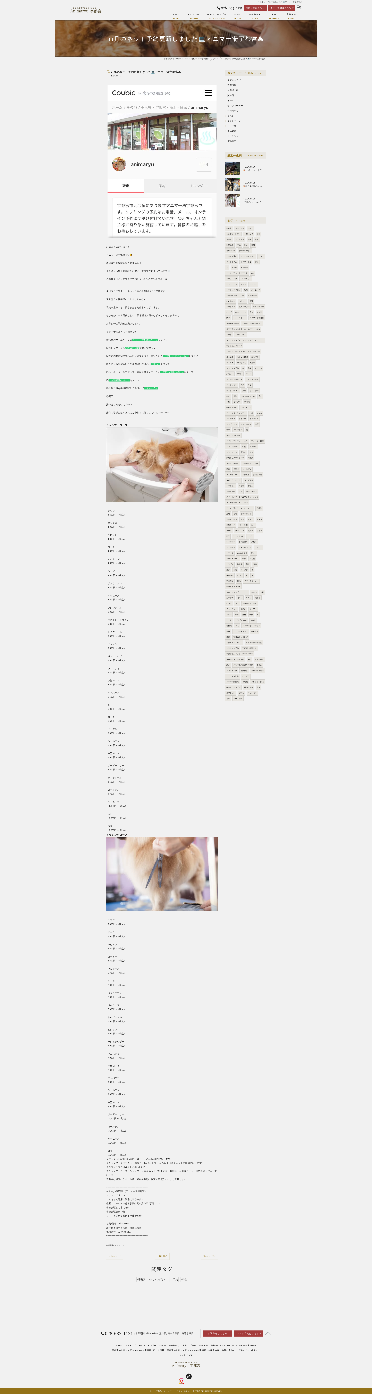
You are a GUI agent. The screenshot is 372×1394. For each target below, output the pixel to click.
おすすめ (230, 598)
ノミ (242, 519)
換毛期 (240, 564)
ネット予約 (254, 391)
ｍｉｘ (248, 374)
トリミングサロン (233, 290)
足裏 (228, 514)
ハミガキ (242, 301)
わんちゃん (230, 301)
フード (229, 335)
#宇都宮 (141, 1279)
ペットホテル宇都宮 (254, 643)
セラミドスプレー (233, 587)
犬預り (243, 452)
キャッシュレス (232, 676)
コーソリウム (246, 407)
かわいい (230, 374)
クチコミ (258, 547)
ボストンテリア (232, 391)
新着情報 (110, 1245)
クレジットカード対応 (235, 659)
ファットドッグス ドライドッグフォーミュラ (245, 340)
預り (251, 452)
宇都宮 (229, 228)
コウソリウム (246, 279)
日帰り (236, 469)
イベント (231, 116)
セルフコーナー (235, 105)
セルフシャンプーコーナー (237, 592)
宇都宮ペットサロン (234, 643)
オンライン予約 (232, 368)
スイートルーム (232, 475)
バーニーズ (255, 290)
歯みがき (230, 575)
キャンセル (252, 693)
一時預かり (232, 111)
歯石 (256, 424)
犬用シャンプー (245, 547)
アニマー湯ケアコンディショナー (239, 508)
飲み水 (259, 519)
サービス (231, 126)
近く (253, 525)
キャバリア (254, 419)
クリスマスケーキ (233, 435)
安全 (251, 312)
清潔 (228, 318)
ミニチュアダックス (234, 379)
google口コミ (242, 553)
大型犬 (252, 363)
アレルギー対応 (257, 441)
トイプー (242, 419)
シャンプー (230, 542)
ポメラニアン (231, 284)
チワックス (238, 430)
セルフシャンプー (233, 234)
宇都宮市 (246, 475)
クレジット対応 (257, 671)
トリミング (119, 1245)
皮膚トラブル (244, 307)
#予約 (175, 1279)
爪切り (254, 542)
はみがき (255, 357)
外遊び (241, 486)
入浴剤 (250, 458)
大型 (235, 396)
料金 (246, 245)
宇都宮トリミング (241, 637)
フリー (253, 553)
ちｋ (237, 603)
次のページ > (209, 1256)
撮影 (237, 615)
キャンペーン (234, 121)
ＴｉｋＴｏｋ (238, 536)
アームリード (231, 519)
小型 (228, 402)
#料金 (184, 1279)
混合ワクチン (251, 491)
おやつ (254, 592)
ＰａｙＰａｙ (231, 609)
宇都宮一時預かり (249, 648)
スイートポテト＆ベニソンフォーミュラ (242, 497)
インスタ (244, 570)
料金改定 (230, 581)
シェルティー (258, 307)
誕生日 (230, 95)
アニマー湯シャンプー (251, 626)
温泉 (249, 239)
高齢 (244, 391)
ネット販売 (230, 491)
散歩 (228, 469)
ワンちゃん (241, 363)
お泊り (229, 239)
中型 (244, 447)
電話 (228, 699)
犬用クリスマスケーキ (235, 458)
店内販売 (231, 141)
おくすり (246, 676)
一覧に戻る (162, 1256)
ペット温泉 (230, 307)
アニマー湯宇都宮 (257, 318)
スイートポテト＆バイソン (237, 503)
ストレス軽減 (242, 357)
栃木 (228, 430)
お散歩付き (259, 659)
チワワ (243, 284)
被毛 (235, 514)
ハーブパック (231, 279)
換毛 (239, 581)
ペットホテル (231, 262)
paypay (259, 413)
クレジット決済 (257, 682)
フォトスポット (240, 318)
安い (260, 396)
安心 (256, 262)
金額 (244, 559)
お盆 (251, 413)
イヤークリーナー (251, 581)
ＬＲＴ (250, 536)
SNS (249, 659)
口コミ (229, 603)
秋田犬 (247, 402)
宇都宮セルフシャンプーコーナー (239, 654)
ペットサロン (231, 385)
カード (229, 620)
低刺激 (259, 312)
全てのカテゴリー (236, 80)
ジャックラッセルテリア (252, 323)
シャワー (253, 609)
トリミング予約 (232, 648)
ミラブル (230, 564)
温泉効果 (230, 245)
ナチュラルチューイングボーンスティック (243, 351)
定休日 (241, 693)
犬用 (242, 385)
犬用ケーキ (230, 525)
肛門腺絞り (243, 542)
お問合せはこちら (255, 8)
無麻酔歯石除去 (232, 323)
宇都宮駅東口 (231, 407)
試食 (240, 491)
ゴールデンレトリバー (235, 295)
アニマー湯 (239, 239)
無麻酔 (234, 267)
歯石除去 (244, 267)
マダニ (250, 519)
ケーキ (229, 531)
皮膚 (257, 239)
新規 (246, 290)
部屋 (228, 631)
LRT (228, 536)
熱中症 (257, 598)
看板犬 (229, 626)
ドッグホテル (246, 424)
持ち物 (252, 559)
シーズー (253, 284)
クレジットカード (250, 603)
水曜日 (240, 374)
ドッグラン (230, 486)
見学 (258, 687)
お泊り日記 (257, 475)
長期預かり (248, 687)
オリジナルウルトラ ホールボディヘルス (243, 329)
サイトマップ (186, 1355)
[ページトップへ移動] (268, 1333)
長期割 (245, 682)
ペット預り (248, 480)
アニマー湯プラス (241, 631)
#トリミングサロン (159, 1279)
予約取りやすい (245, 251)
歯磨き (243, 609)
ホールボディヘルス (250, 463)
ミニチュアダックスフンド (237, 273)
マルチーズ (230, 419)
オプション (230, 693)
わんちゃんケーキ (248, 396)
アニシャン (230, 547)
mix (252, 273)
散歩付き (244, 671)
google (253, 620)
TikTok (228, 615)
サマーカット (246, 514)
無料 (244, 615)
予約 (239, 245)
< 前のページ (115, 1256)
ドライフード (231, 452)
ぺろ (237, 626)
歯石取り (253, 447)
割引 (248, 564)
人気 (262, 592)
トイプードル (246, 262)
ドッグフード (240, 335)
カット (261, 256)
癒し (228, 396)
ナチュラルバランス (234, 346)
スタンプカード (252, 379)
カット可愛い (231, 256)
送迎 (258, 234)
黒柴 (249, 368)
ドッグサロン (231, 424)
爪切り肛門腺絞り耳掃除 (243, 665)
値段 (251, 615)
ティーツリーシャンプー (236, 413)
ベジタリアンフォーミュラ (237, 441)
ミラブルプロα (241, 620)
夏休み (259, 665)
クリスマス (239, 531)
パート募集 (243, 525)
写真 (253, 245)
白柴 (249, 385)
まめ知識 (231, 131)
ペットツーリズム (233, 687)
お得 (235, 570)
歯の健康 (230, 357)
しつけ (240, 575)
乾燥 (255, 564)
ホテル (230, 100)
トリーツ (230, 553)
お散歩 (250, 486)
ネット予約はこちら (280, 8)
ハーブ (229, 312)
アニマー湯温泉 (232, 682)
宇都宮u (254, 631)
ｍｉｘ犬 (230, 363)
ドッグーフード (232, 559)
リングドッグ (231, 671)
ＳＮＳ (248, 598)
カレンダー (230, 251)
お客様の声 (232, 90)
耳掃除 (259, 508)
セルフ (240, 598)
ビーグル (237, 402)
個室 (251, 301)
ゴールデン (247, 469)
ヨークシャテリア (248, 256)
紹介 (228, 665)
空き (228, 570)
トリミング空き (232, 463)
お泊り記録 (252, 295)
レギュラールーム (233, 480)
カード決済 (238, 699)
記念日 (259, 531)
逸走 (228, 637)
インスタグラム (232, 447)
